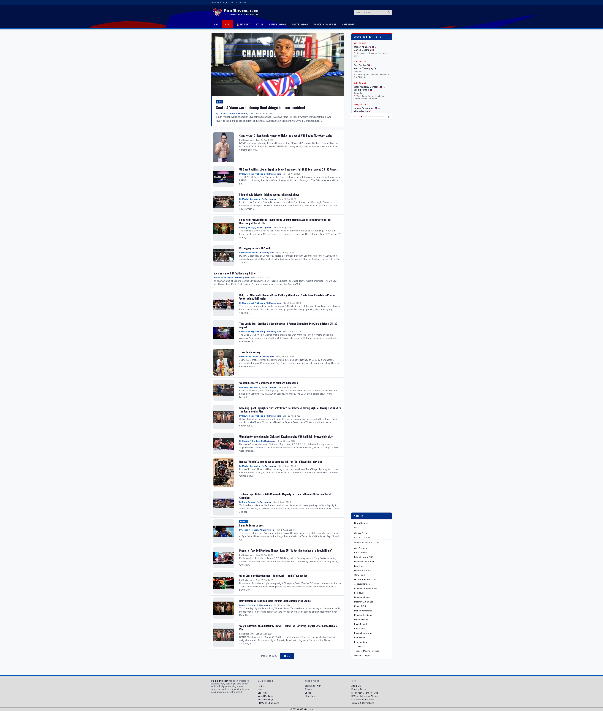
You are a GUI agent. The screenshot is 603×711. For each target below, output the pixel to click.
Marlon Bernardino (251, 199)
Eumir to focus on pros (251, 525)
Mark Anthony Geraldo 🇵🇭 (368, 62)
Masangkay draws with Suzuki (255, 248)
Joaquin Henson (250, 530)
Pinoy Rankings (300, 24)
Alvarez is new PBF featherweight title (234, 273)
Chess (308, 693)
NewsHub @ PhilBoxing (253, 174)
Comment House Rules (362, 699)
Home (216, 24)
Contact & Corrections (362, 703)
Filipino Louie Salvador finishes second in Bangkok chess (269, 194)
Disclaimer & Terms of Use (364, 693)
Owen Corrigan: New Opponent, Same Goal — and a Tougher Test (274, 576)
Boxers (259, 24)
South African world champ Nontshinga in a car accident (260, 107)
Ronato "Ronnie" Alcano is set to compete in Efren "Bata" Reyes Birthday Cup (280, 462)
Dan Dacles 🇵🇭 (362, 41)
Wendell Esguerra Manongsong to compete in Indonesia (268, 383)
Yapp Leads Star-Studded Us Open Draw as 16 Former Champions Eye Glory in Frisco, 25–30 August (288, 325)
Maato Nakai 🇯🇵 (362, 87)
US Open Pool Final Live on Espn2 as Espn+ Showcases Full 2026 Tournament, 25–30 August (288, 169)
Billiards (308, 689)
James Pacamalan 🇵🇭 (365, 83)
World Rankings (277, 24)
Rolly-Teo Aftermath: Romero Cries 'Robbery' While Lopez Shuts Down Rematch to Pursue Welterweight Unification (287, 297)
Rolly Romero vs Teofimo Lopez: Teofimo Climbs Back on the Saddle (275, 601)
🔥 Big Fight (243, 24)
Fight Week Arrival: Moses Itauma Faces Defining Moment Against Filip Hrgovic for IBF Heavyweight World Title (285, 221)
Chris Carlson (248, 605)
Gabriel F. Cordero (228, 113)
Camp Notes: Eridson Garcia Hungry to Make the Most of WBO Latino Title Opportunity (285, 135)
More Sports (349, 24)
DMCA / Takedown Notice (364, 696)
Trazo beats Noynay (249, 352)
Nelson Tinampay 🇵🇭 (365, 44)
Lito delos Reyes (250, 252)
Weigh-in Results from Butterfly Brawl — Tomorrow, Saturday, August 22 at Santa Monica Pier (288, 627)
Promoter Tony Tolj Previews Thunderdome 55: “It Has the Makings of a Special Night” (285, 550)
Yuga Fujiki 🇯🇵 (381, 99)
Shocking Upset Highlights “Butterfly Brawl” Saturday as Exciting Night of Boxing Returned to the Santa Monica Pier (290, 409)
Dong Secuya (248, 227)
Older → (287, 656)
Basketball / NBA (313, 686)
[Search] (389, 12)
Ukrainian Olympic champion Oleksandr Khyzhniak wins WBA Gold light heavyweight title (286, 436)
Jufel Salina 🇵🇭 (362, 99)
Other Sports (311, 696)
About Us (356, 686)
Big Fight (262, 693)
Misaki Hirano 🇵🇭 (363, 65)
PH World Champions (325, 24)
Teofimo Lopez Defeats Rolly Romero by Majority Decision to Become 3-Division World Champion (285, 495)
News (228, 24)
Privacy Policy (358, 689)
